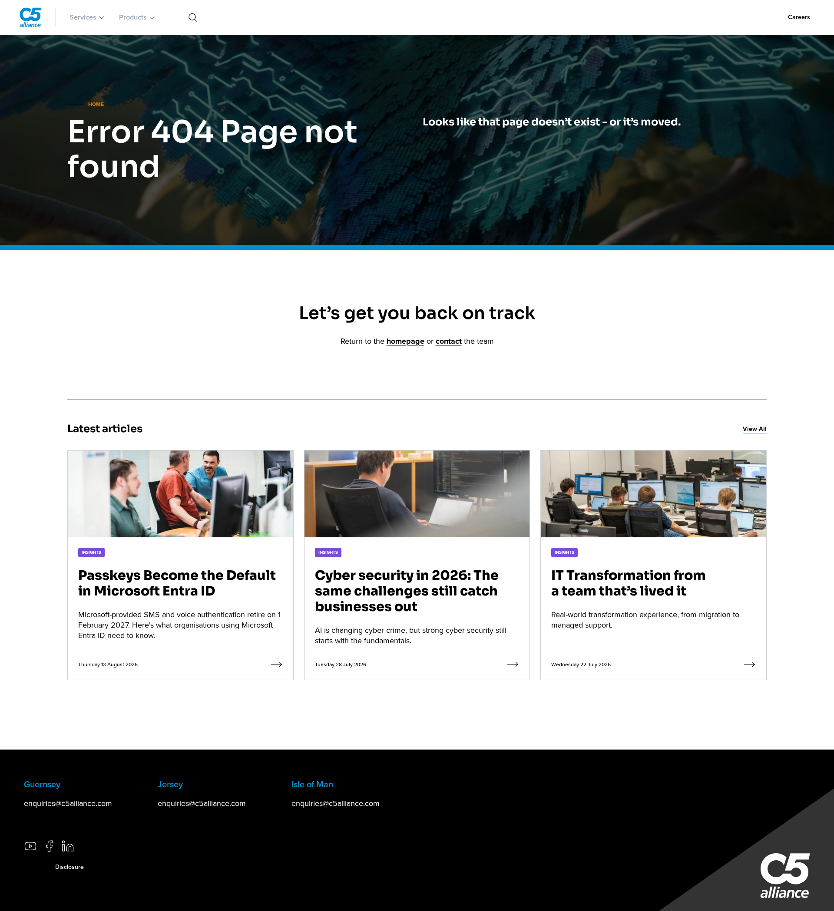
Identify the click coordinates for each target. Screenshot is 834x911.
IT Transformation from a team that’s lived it (628, 583)
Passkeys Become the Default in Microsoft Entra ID (177, 583)
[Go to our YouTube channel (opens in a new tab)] (30, 846)
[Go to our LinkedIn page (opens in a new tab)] (67, 846)
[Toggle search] (192, 17)
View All (755, 428)
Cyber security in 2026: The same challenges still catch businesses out (407, 591)
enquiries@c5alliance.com (68, 803)
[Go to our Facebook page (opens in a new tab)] (49, 846)
